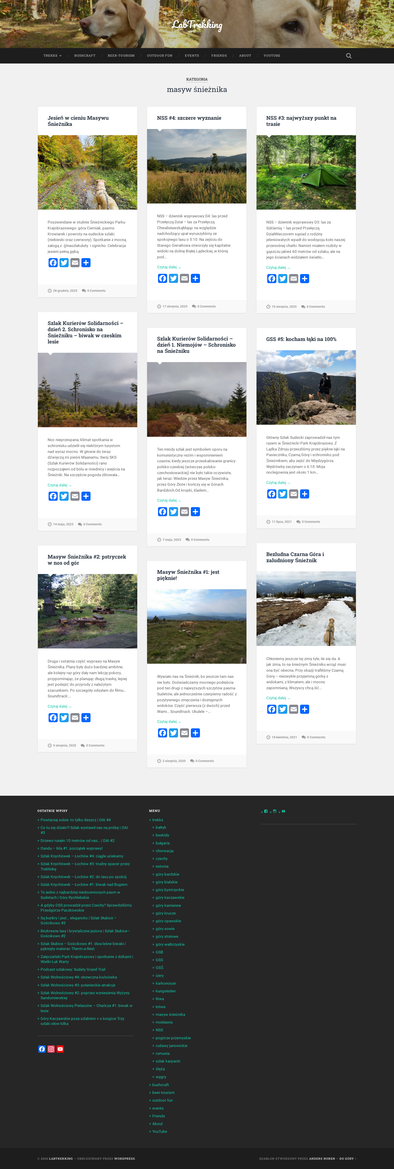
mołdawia (164, 1022)
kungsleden (166, 991)
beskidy (162, 835)
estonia (162, 866)
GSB (159, 952)
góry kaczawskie (170, 897)
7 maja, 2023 (172, 540)
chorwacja (165, 851)
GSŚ (159, 967)
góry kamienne (168, 905)
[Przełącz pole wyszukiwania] (349, 56)
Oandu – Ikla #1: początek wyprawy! (72, 848)
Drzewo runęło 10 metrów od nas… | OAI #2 (78, 840)
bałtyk (161, 827)
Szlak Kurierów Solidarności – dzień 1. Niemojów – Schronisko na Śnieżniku (196, 344)
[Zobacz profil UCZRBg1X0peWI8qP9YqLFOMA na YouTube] (283, 811)
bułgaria (163, 843)
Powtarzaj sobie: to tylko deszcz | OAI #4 (76, 820)
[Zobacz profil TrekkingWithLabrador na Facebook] (266, 811)
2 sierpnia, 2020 (174, 761)
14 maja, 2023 (63, 524)
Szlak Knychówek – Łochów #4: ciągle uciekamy (82, 856)
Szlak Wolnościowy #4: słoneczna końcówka (79, 977)
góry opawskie (168, 921)
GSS (159, 960)
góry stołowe (167, 936)
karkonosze (166, 983)
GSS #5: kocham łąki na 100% (301, 338)
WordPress (124, 1158)
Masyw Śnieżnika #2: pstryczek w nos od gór (87, 559)
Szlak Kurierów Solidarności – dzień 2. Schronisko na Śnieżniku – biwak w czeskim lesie (85, 332)
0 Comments (96, 291)
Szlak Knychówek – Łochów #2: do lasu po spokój (84, 876)
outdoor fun (160, 55)
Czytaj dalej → (169, 267)
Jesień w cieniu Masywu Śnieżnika (78, 120)
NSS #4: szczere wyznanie (189, 117)
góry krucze (166, 913)
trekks (50, 55)
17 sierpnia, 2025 (175, 306)
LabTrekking (197, 24)
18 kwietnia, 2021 (284, 737)
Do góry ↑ (348, 1158)
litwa (160, 998)
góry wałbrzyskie (170, 944)
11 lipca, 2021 (282, 522)
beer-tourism (121, 55)
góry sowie (165, 928)
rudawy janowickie (171, 1045)
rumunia (163, 1053)
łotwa (160, 1006)
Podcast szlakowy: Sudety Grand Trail (73, 969)
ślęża (160, 1069)
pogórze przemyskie (173, 1038)
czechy (162, 858)
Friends (219, 55)
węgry (161, 1077)
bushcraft (85, 55)
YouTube (272, 55)
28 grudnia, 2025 (65, 291)
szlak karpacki (168, 1061)
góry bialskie (167, 882)
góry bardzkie (167, 874)
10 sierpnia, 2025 (284, 307)
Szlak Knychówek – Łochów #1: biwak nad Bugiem (84, 884)
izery (160, 975)
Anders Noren (322, 1158)
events (192, 55)
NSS (159, 1030)
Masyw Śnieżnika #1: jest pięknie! (188, 574)
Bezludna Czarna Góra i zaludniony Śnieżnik (295, 557)
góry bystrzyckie (170, 889)
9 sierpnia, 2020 (64, 745)
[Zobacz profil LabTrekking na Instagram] (275, 811)
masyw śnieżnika (170, 1014)
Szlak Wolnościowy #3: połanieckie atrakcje (78, 985)
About (245, 55)
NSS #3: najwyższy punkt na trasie (301, 120)
